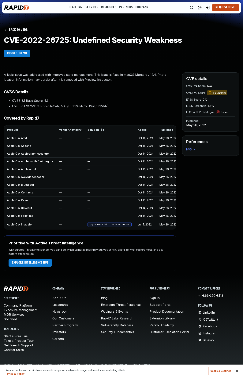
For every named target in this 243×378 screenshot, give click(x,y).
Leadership (60, 305)
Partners (126, 7)
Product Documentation (167, 311)
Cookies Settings (220, 370)
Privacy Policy (15, 374)
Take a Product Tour (19, 341)
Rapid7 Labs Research (117, 318)
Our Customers (63, 318)
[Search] (191, 7)
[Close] (237, 371)
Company (142, 7)
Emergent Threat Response (121, 305)
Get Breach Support (18, 345)
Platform (76, 7)
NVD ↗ (190, 149)
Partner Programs (65, 325)
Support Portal (160, 305)
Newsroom (60, 311)
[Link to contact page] (199, 7)
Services (92, 7)
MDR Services (14, 314)
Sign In (155, 298)
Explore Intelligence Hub (30, 262)
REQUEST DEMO (17, 53)
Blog (104, 298)
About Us (59, 298)
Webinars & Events (114, 311)
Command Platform (18, 305)
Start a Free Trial (16, 336)
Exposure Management (20, 310)
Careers (58, 339)
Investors (59, 332)
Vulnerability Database (117, 325)
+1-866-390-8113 (210, 295)
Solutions (10, 319)
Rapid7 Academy (162, 325)
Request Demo (225, 7)
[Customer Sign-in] (207, 7)
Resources (108, 7)
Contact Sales (14, 350)
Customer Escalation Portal (169, 332)
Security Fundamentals (117, 332)
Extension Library (162, 318)
